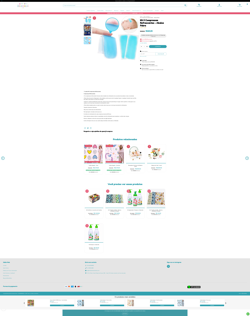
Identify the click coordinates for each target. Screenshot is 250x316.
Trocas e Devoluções (148, 10)
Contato (157, 10)
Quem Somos (6, 268)
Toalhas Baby (100, 10)
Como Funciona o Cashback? (9, 273)
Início (141, 16)
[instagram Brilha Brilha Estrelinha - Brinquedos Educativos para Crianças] (2, 0)
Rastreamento (6, 275)
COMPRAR (62, 305)
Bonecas (116, 10)
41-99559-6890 (90, 268)
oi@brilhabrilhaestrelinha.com (93, 270)
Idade (127, 10)
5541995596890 (90, 265)
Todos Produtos (136, 10)
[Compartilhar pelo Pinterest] (91, 128)
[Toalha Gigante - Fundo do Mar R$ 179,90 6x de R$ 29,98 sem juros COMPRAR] (81, 305)
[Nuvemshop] (243, 293)
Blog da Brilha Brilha (7, 278)
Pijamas (122, 10)
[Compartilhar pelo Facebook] (85, 128)
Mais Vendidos (147, 16)
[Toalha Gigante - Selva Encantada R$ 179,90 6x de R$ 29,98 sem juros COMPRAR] (131, 305)
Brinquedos (108, 10)
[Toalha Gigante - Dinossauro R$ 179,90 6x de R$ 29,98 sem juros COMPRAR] (181, 305)
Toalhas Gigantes (91, 10)
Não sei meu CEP (143, 56)
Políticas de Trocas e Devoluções (10, 270)
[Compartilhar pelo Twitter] (88, 128)
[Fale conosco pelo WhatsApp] (247, 313)
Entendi (125, 313)
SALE (162, 10)
